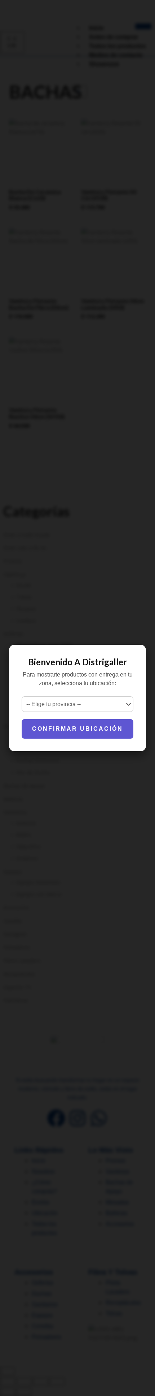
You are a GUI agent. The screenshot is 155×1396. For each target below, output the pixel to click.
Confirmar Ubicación (77, 729)
